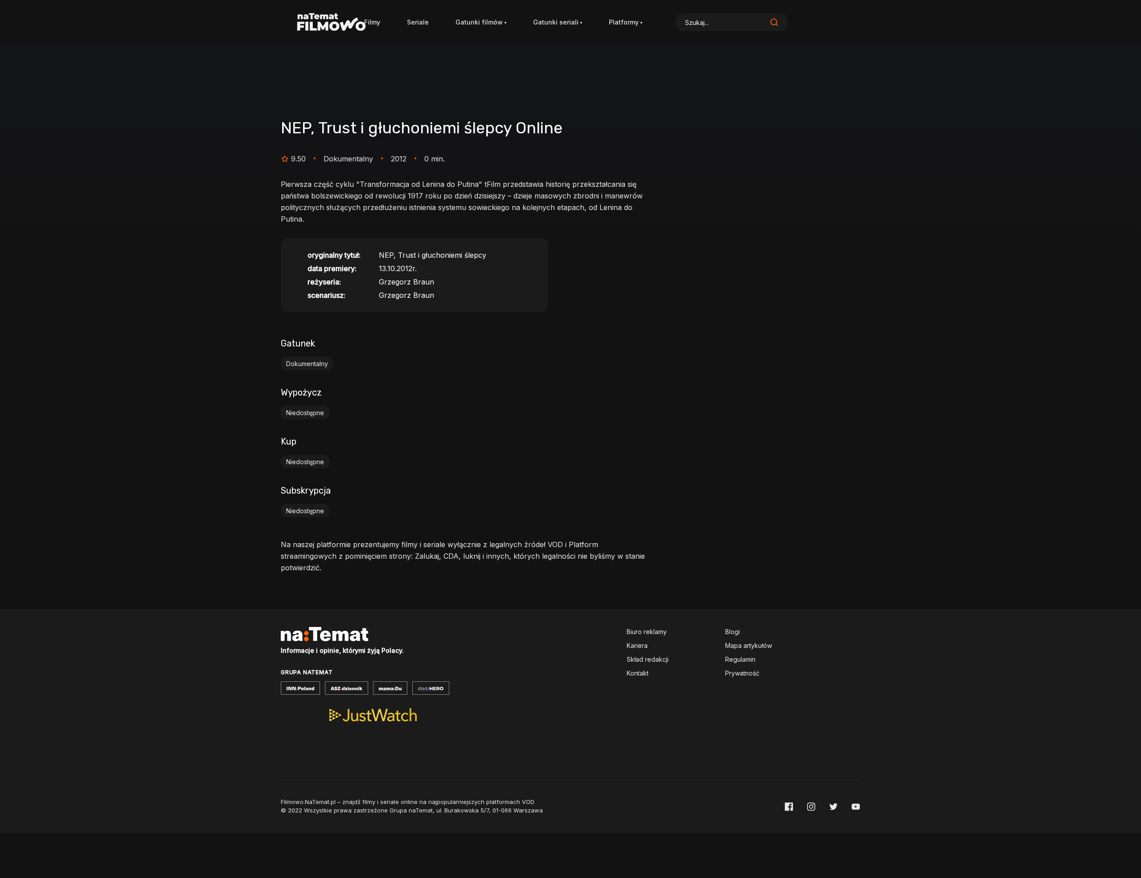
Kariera (637, 645)
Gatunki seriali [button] (556, 22)
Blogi (732, 631)
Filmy (372, 22)
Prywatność (742, 673)
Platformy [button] (624, 22)
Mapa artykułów (748, 645)
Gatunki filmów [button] (479, 22)
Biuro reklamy (647, 631)
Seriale (418, 22)
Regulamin (740, 659)
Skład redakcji (648, 659)
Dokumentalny (307, 363)
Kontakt (637, 673)
